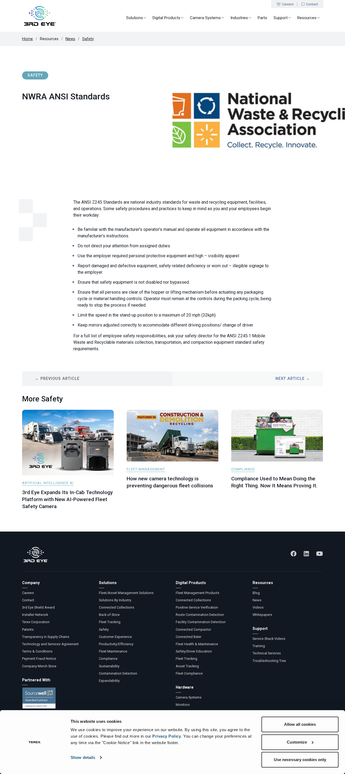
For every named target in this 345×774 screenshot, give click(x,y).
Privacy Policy (166, 736)
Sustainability (109, 666)
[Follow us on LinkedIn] (306, 554)
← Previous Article (57, 378)
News (70, 39)
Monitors (183, 705)
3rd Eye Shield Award (38, 607)
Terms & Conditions (37, 651)
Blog (256, 593)
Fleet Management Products (197, 593)
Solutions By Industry (115, 600)
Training (259, 646)
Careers (288, 4)
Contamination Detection (118, 673)
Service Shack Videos (269, 639)
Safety (88, 39)
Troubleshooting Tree (269, 661)
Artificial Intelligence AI (48, 483)
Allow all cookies (300, 724)
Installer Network (35, 615)
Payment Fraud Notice (39, 659)
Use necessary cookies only (300, 759)
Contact (312, 4)
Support (281, 17)
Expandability (109, 681)
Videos (258, 607)
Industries (239, 17)
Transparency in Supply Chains (45, 637)
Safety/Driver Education (194, 651)
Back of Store (109, 615)
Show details (83, 757)
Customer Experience (115, 637)
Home (27, 39)
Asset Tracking (187, 666)
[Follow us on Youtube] (319, 554)
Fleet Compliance (189, 673)
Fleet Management (146, 469)
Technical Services (267, 653)
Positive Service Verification (197, 607)
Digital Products (166, 17)
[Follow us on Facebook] (293, 554)
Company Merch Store (39, 666)
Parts (262, 17)
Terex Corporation (36, 622)
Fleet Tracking (109, 622)
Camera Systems (205, 17)
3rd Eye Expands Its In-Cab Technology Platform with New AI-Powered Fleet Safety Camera (67, 499)
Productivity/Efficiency (116, 644)
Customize (297, 742)
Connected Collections (116, 607)
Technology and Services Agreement (50, 644)
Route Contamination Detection (200, 615)
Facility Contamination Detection (201, 622)
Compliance (243, 469)
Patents (28, 629)
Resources (306, 17)
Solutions (134, 17)
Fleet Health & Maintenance (197, 644)
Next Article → (292, 378)
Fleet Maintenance (113, 651)
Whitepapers (262, 615)
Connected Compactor (193, 629)
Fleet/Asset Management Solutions (126, 593)
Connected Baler (188, 637)
